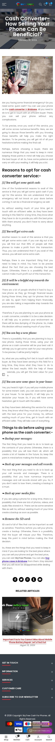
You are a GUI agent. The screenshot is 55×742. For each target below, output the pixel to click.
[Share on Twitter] (21, 579)
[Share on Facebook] (15, 579)
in (23, 109)
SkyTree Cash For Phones (35, 715)
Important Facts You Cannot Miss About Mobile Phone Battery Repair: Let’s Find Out (27, 641)
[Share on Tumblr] (33, 579)
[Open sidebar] (3, 374)
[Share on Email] (40, 579)
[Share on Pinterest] (27, 579)
